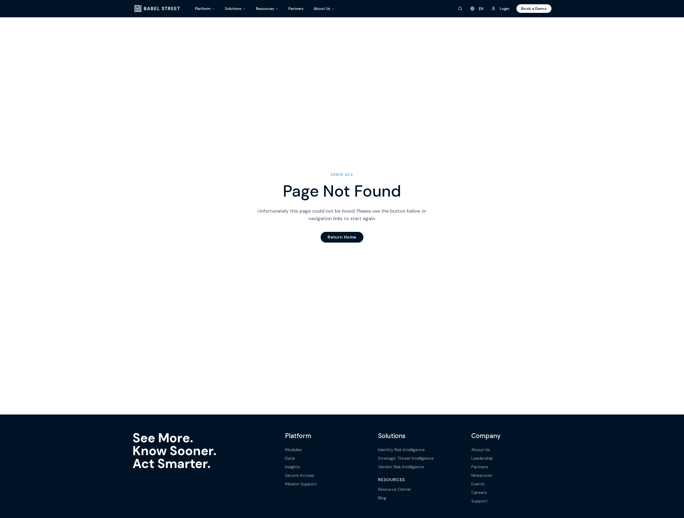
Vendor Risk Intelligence (401, 467)
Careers (479, 492)
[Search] (460, 8)
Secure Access (299, 475)
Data (290, 458)
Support (479, 501)
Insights (292, 467)
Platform (203, 8)
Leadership (482, 458)
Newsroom (481, 475)
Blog (382, 498)
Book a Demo (534, 8)
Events (478, 484)
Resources (265, 8)
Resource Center (394, 489)
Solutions (233, 8)
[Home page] (157, 9)
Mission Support (301, 484)
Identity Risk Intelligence (401, 449)
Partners (296, 8)
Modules (293, 449)
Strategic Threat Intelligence (406, 458)
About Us (322, 8)
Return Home (342, 237)
